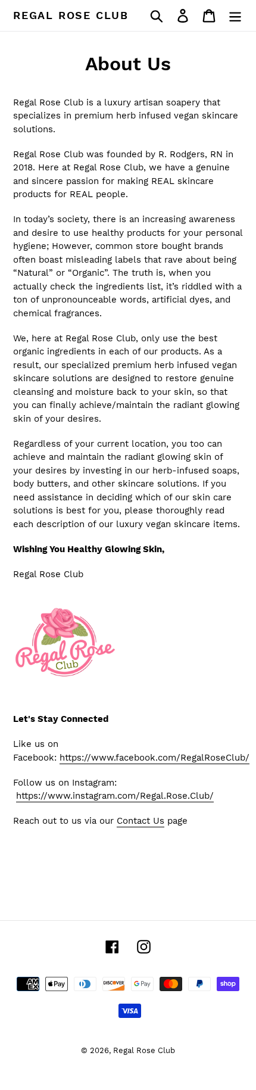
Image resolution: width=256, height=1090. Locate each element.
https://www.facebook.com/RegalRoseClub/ (154, 757)
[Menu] (235, 15)
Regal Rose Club (71, 15)
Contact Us (140, 820)
